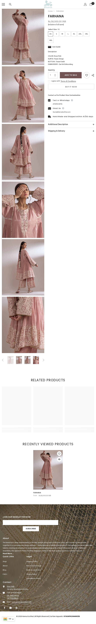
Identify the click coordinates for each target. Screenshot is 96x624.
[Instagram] (11, 608)
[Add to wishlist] (87, 75)
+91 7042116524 (12, 598)
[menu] (3, 4)
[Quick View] (59, 459)
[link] (16, 428)
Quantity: (51, 70)
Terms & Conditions (68, 81)
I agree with (55, 81)
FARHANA (37, 493)
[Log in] (85, 4)
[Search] (10, 4)
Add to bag (71, 75)
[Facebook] (5, 608)
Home (50, 11)
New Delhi (10, 586)
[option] (10, 360)
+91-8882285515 (13, 595)
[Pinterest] (17, 608)
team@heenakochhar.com (61, 112)
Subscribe (31, 528)
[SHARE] (92, 75)
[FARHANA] (48, 470)
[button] (2, 360)
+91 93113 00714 (57, 104)
